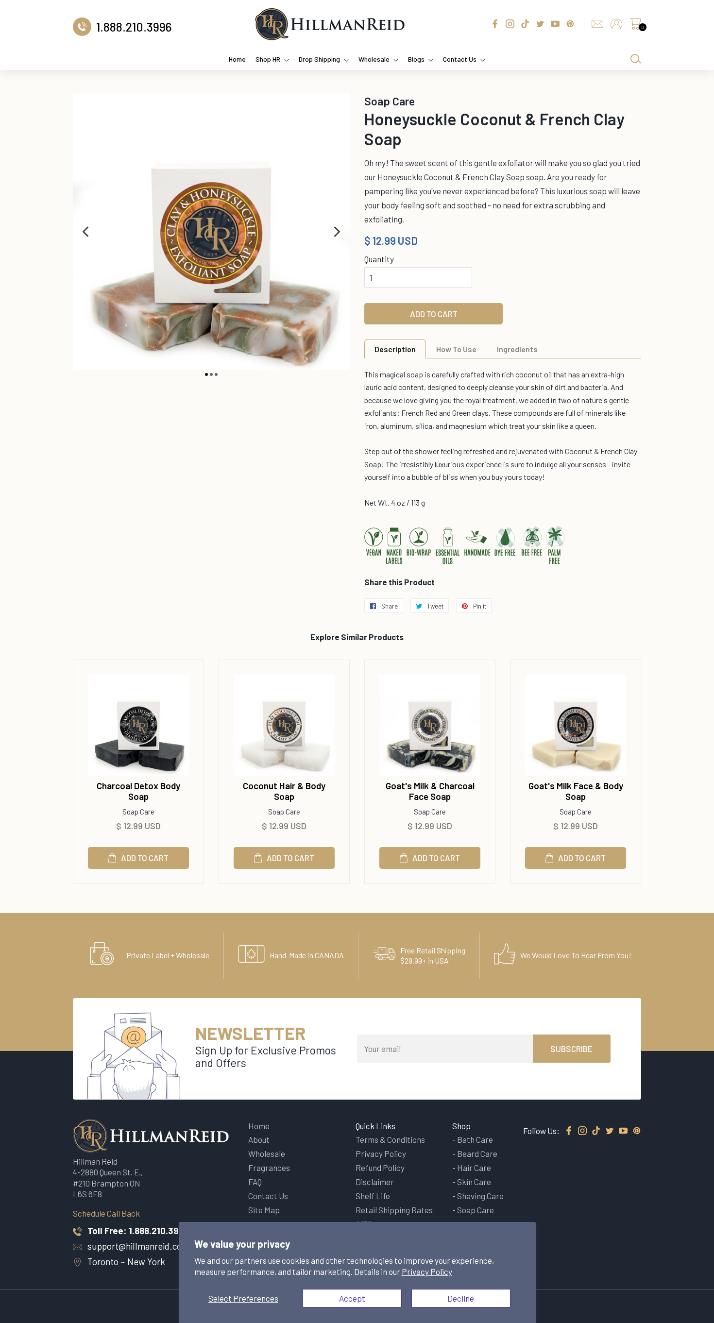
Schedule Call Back (106, 1213)
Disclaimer (375, 1182)
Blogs (416, 59)
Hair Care (474, 1167)
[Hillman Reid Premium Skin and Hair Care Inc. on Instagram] (582, 1131)
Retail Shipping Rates (394, 1210)
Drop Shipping (319, 59)
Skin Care (474, 1182)
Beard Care (477, 1153)
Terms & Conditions (390, 1139)
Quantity (379, 259)
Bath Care (475, 1139)
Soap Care (475, 1210)
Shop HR (267, 59)
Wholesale (374, 59)
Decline (460, 1298)
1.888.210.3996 (159, 1230)
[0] (635, 26)
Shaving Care (480, 1196)
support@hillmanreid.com (138, 1246)
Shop (461, 1126)
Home (237, 59)
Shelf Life (373, 1196)
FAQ (255, 1182)
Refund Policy (380, 1167)
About (259, 1139)
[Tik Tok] (596, 1131)
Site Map (264, 1210)
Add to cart (145, 858)
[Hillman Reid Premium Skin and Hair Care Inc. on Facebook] (568, 1131)
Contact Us (459, 59)
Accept (352, 1298)
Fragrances (269, 1167)
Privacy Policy (427, 1271)
